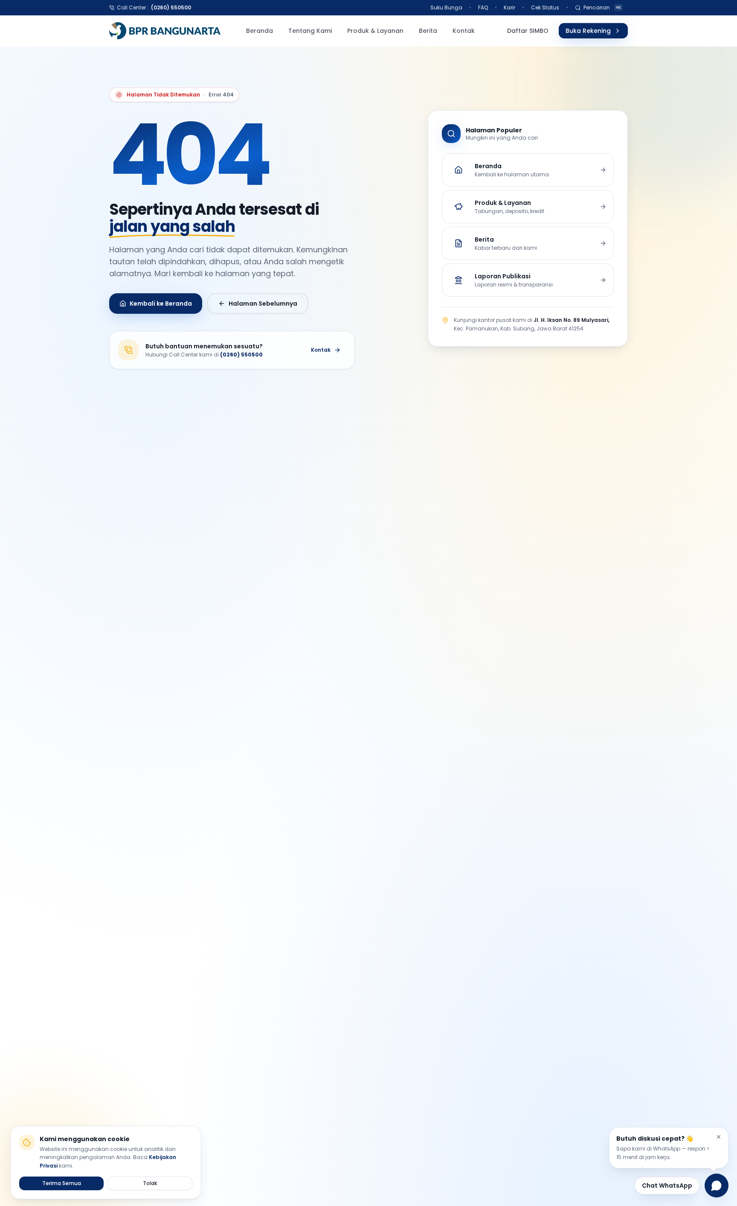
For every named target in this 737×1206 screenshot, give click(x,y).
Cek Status (545, 7)
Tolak (150, 1183)
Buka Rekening (588, 30)
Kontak (321, 349)
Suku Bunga (446, 7)
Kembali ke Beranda (161, 303)
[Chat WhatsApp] (716, 1185)
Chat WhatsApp (667, 1185)
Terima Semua (61, 1183)
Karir (509, 7)
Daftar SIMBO (527, 30)
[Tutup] (719, 1137)
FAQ (483, 7)
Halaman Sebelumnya (263, 303)
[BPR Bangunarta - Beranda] (165, 30)
